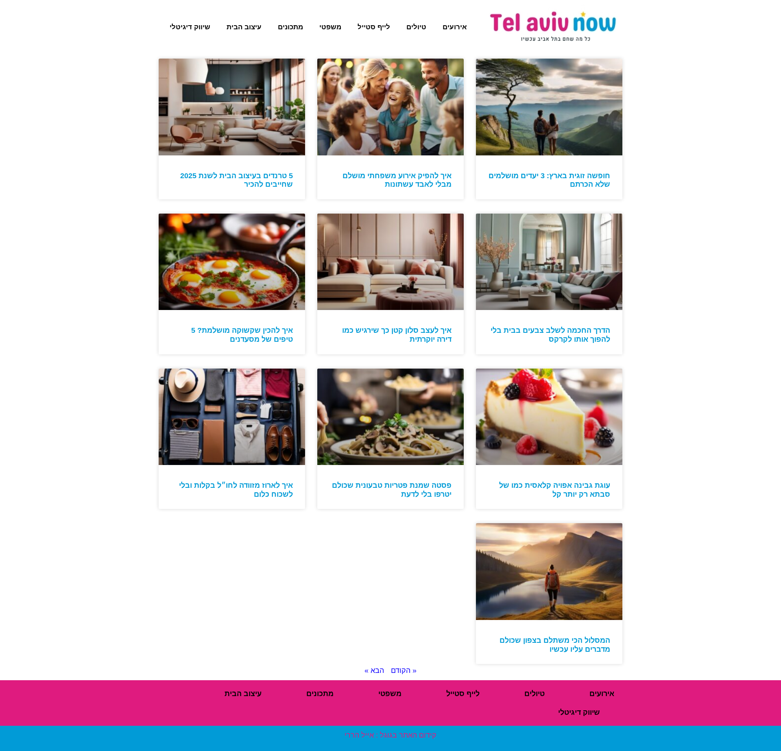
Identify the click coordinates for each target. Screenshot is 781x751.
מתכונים (290, 27)
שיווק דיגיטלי (190, 27)
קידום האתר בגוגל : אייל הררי (390, 735)
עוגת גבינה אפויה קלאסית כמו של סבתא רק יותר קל (554, 489)
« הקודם (404, 670)
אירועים (455, 27)
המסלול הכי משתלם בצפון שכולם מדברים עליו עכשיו (555, 644)
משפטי (330, 27)
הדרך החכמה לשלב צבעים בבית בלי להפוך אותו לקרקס (550, 334)
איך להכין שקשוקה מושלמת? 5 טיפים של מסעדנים (242, 334)
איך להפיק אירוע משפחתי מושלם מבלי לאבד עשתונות (397, 180)
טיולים (416, 27)
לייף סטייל (374, 27)
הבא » (374, 670)
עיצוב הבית (244, 27)
